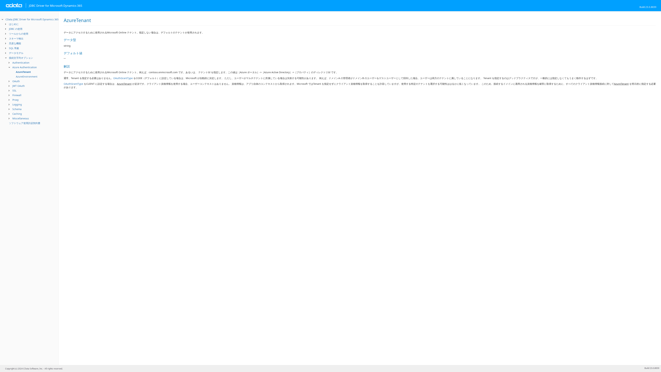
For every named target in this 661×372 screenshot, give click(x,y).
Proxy (15, 99)
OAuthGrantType (123, 78)
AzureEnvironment (26, 76)
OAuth (16, 81)
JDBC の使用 (15, 28)
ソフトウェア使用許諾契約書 (24, 123)
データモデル (16, 53)
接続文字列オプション (21, 57)
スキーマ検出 (16, 38)
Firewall (16, 95)
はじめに (14, 24)
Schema (17, 109)
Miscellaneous (20, 118)
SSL (14, 90)
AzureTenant (23, 72)
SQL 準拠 (14, 48)
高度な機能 (15, 43)
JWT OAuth (18, 85)
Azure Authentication (24, 67)
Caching (17, 113)
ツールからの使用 (18, 33)
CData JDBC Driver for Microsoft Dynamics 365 (32, 19)
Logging (17, 104)
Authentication (20, 62)
